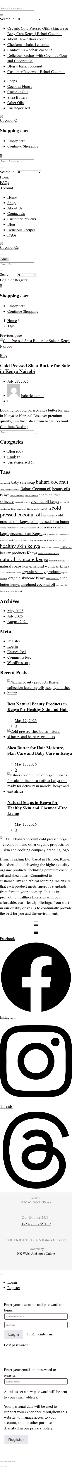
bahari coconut (52, 481)
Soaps (12, 80)
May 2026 (15, 610)
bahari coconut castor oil (10, 489)
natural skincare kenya (24, 559)
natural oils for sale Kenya (48, 553)
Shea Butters (17, 97)
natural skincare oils (57, 560)
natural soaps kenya (16, 566)
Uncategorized (18, 107)
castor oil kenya (31, 495)
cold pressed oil (49, 515)
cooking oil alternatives (9, 527)
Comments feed (19, 657)
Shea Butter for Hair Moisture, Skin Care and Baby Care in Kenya (39, 750)
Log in (12, 646)
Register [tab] (13, 1287)
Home (12, 197)
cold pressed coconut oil (30, 511)
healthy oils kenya (44, 540)
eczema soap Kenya (26, 533)
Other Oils (15, 102)
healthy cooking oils (29, 540)
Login (13, 1334)
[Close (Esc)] (13, 1461)
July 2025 (15, 616)
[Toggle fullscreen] (5, 1461)
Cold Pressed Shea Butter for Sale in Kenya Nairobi (35, 368)
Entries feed (16, 651)
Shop (11, 202)
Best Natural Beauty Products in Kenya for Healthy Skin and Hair (37, 706)
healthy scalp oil (59, 540)
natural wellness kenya (51, 566)
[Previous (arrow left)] (1, 1466)
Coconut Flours (19, 86)
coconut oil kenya (45, 501)
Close (4, 258)
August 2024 (17, 621)
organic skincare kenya (26, 577)
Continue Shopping (22, 146)
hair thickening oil (13, 540)
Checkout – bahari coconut (28, 44)
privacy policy (41, 1428)
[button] (1, 155)
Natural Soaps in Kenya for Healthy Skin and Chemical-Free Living (37, 807)
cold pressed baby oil (42, 509)
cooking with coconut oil (29, 527)
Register (13, 640)
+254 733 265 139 (36, 1223)
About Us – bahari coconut (28, 38)
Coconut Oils (17, 91)
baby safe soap (23, 482)
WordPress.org (18, 662)
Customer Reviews (21, 218)
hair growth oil (49, 534)
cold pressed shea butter (49, 521)
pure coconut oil (52, 578)
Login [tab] (12, 1282)
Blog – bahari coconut (24, 66)
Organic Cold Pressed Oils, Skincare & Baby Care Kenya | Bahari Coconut (37, 31)
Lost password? (16, 1344)
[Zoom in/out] (1, 1461)
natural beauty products (50, 547)
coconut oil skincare (25, 509)
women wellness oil (14, 591)
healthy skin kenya (20, 545)
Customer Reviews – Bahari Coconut (36, 71)
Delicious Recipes (21, 229)
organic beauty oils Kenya (10, 572)
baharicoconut (32, 395)
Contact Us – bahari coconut (29, 49)
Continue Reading (14, 426)
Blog (11, 224)
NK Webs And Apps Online (36, 1253)
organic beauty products (41, 571)
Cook (11, 456)
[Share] (9, 1461)
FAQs (11, 235)
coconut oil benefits (22, 502)
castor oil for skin (17, 495)
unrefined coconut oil (38, 584)
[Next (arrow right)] (5, 1466)
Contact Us (16, 213)
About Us (15, 208)
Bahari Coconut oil (35, 488)
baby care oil (5, 483)
